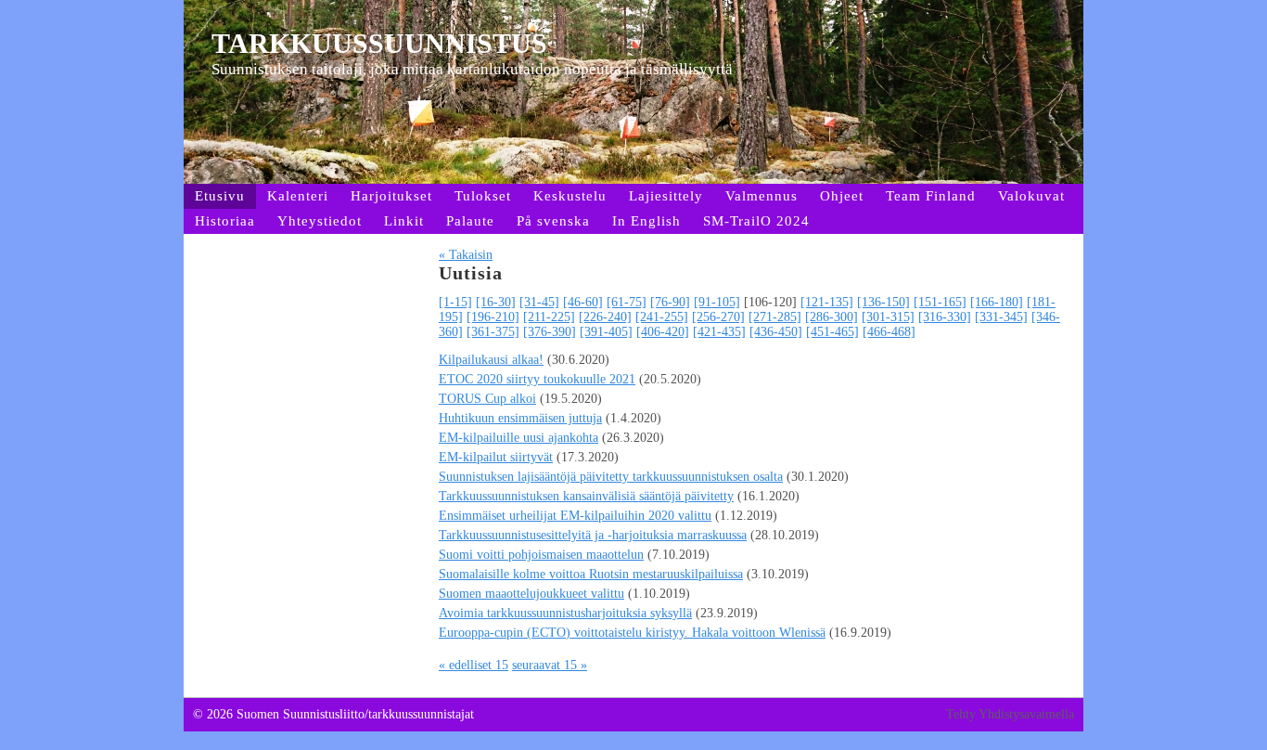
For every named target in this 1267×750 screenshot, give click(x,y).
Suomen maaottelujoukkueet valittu (531, 594)
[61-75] (626, 302)
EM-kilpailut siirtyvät (496, 457)
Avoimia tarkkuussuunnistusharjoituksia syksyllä (565, 613)
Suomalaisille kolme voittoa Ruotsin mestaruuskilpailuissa (591, 574)
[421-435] (719, 332)
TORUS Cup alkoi (487, 399)
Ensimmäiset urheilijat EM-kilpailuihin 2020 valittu (575, 516)
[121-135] (826, 302)
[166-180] (996, 302)
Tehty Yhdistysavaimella (1010, 714)
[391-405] (606, 332)
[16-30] (496, 302)
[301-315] (888, 317)
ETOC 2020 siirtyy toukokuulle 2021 (537, 379)
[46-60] (583, 302)
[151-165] (940, 302)
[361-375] (493, 332)
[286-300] (831, 317)
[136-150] (883, 302)
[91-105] (717, 302)
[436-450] (775, 332)
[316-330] (944, 317)
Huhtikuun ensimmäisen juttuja (520, 418)
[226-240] (605, 317)
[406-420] (662, 332)
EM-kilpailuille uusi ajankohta (518, 438)
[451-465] (832, 332)
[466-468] (889, 332)
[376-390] (549, 332)
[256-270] (718, 317)
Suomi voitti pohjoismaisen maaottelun (541, 555)
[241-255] (661, 317)
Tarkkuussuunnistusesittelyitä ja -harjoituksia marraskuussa (593, 535)
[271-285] (775, 317)
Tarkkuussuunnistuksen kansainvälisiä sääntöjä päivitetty (586, 496)
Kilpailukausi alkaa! (491, 360)
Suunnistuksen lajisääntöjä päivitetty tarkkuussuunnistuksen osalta (611, 477)
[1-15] (455, 302)
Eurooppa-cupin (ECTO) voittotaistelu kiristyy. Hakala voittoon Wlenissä (632, 633)
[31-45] (539, 302)
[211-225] (549, 317)
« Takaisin (466, 255)
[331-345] (1001, 317)
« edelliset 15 (473, 665)
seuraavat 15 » (549, 665)
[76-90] (670, 302)
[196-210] (493, 317)
